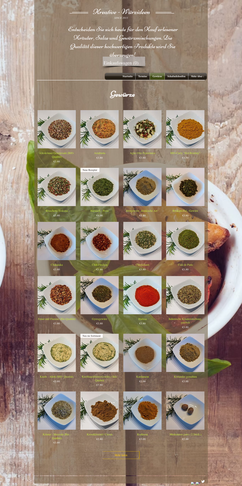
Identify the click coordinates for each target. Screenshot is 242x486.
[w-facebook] (193, 484)
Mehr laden (121, 455)
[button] (123, 63)
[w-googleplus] (198, 484)
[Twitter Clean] (203, 481)
